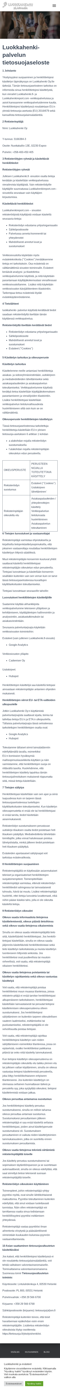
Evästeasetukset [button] (14, 1383)
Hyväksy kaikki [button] (34, 1383)
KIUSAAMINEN (31, 1352)
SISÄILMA (15, 1352)
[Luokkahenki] (19, 6)
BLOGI (46, 1352)
